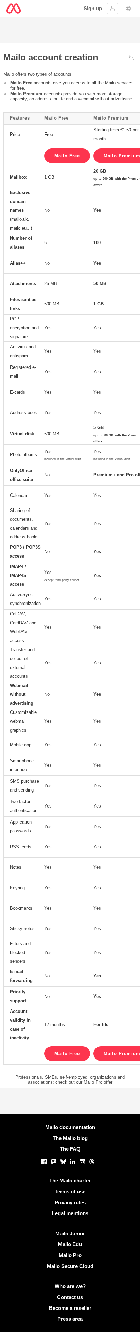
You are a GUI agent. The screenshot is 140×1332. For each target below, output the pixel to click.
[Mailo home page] (13, 8)
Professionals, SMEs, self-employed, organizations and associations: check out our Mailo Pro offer (70, 1080)
